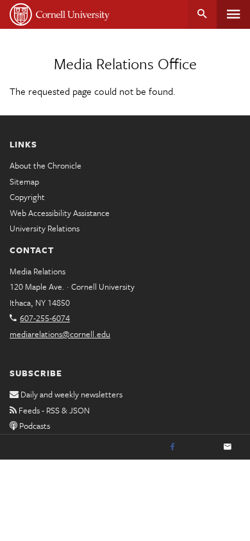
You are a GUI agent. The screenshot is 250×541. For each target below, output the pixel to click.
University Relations (44, 228)
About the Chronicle (45, 165)
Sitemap (24, 181)
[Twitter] (200, 447)
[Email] (227, 447)
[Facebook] (172, 447)
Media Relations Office (125, 63)
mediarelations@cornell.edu (60, 334)
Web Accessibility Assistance (60, 212)
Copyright (27, 196)
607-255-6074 (45, 318)
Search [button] (202, 14)
